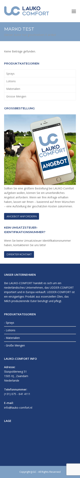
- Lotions (9, 330)
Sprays (10, 73)
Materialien (13, 89)
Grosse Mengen (16, 96)
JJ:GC (33, 472)
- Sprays (9, 322)
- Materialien (12, 338)
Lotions (11, 81)
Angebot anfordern (22, 216)
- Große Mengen (14, 345)
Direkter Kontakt (19, 254)
